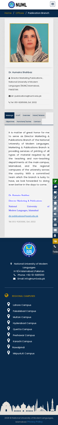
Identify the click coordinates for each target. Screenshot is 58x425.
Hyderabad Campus (24, 323)
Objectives (10, 121)
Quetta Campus (22, 329)
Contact (37, 121)
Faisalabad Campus (24, 311)
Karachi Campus (22, 341)
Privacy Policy (35, 421)
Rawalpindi (18, 347)
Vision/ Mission (39, 115)
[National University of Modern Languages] (29, 251)
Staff (18, 115)
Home (8, 13)
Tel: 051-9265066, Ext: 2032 (24, 102)
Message (9, 115)
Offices (20, 13)
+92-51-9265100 (35, 275)
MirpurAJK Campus (23, 353)
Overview (26, 115)
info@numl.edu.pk (35, 278)
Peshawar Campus (23, 335)
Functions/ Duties (24, 121)
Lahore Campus (21, 305)
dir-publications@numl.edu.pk (26, 95)
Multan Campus (21, 317)
